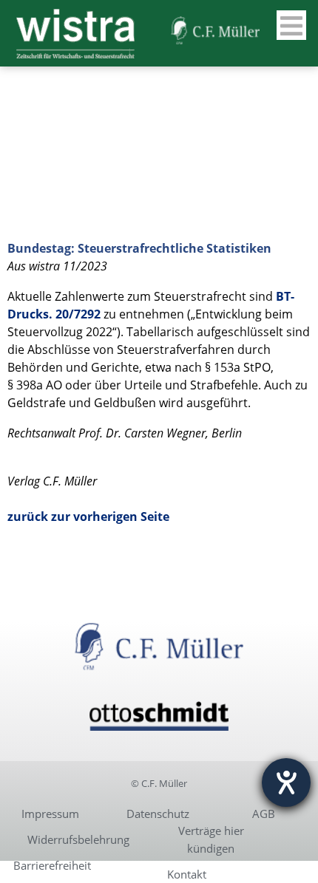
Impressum (50, 813)
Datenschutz (157, 813)
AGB (263, 813)
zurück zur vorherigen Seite (88, 516)
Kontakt (186, 874)
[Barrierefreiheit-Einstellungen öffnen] (286, 782)
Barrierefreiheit (52, 865)
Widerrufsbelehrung (78, 839)
